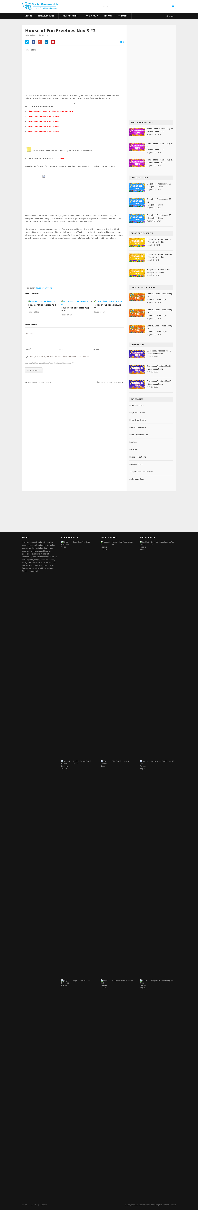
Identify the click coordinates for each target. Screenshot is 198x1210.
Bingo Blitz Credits (156, 242)
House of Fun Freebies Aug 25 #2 (75, 309)
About (33, 1204)
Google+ (40, 42)
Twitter (27, 42)
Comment (29, 333)
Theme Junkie (170, 1204)
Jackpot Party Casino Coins (141, 471)
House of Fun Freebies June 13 (122, 543)
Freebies (133, 442)
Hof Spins (133, 449)
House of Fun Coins (44, 288)
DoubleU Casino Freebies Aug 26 (162, 543)
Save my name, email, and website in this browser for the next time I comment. (59, 356)
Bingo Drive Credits (137, 420)
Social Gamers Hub (146, 1204)
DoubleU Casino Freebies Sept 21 (82, 762)
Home (29, 16)
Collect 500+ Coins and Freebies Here (43, 116)
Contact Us (123, 16)
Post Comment (33, 370)
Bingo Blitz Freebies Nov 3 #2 (108, 382)
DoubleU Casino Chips (157, 299)
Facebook (33, 42)
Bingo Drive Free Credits (82, 980)
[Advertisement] (74, 73)
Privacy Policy (92, 16)
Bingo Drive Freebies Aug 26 (161, 980)
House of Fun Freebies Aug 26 (42, 306)
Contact (44, 1204)
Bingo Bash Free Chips (81, 542)
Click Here (60, 158)
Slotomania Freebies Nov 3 (39, 382)
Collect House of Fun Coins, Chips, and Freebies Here (50, 111)
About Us (108, 16)
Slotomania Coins (155, 353)
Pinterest (53, 42)
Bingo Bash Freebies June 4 (122, 980)
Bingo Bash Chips (155, 186)
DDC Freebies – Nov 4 (120, 761)
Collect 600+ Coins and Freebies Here (43, 121)
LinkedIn (46, 42)
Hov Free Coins (135, 464)
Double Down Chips (137, 427)
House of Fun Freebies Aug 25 (107, 306)
